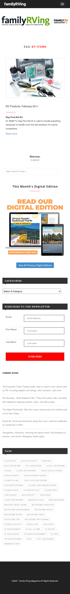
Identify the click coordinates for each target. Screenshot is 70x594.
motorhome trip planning (37, 519)
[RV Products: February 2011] (35, 78)
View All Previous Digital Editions (35, 265)
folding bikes (50, 490)
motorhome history (44, 510)
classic (7, 471)
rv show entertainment (35, 534)
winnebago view (11, 544)
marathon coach (36, 500)
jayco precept (28, 495)
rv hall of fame (33, 529)
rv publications (11, 534)
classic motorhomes (26, 471)
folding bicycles (31, 490)
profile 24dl (32, 524)
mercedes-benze (56, 500)
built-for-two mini (12, 466)
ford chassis (10, 495)
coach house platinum (51, 471)
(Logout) (35, 159)
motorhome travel (36, 514)
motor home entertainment (17, 510)
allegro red (10, 461)
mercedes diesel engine (15, 505)
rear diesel (48, 524)
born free (46, 461)
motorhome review (13, 514)
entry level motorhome (35, 480)
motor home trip (12, 519)
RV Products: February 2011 (22, 106)
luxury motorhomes (13, 500)
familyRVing (15, 4)
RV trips (54, 534)
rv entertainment (12, 529)
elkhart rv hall (11, 480)
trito (29, 539)
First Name (11, 329)
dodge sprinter (11, 475)
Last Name (11, 341)
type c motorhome (45, 539)
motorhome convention (43, 505)
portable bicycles (13, 524)
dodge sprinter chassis (35, 475)
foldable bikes (11, 490)
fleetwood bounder (13, 485)
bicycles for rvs (29, 461)
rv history (50, 529)
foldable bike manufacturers (42, 485)
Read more (11, 133)
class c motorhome (55, 466)
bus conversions (33, 466)
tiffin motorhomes (13, 539)
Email (9, 316)
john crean (45, 495)
